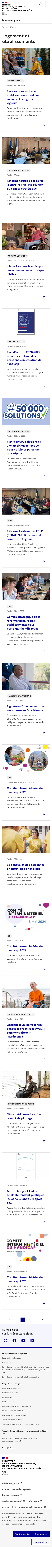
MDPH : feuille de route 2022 (13, 1411)
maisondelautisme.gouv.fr (31, 1507)
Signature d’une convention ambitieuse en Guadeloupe (25, 708)
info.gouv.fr (33, 1501)
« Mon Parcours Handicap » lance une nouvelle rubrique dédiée (25, 270)
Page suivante (36, 1320)
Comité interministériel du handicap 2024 (25, 948)
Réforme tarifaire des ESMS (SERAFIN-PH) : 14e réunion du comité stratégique (25, 185)
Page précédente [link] (16, 1320)
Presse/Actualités (9, 1448)
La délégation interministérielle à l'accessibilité (20, 1377)
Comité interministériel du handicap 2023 (25, 1279)
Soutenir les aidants (10, 1393)
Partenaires (6, 1362)
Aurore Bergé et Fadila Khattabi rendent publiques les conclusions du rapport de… (25, 1197)
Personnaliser (41, 1542)
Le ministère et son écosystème (14, 1353)
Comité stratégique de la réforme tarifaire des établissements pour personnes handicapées (23, 623)
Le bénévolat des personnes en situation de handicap (25, 867)
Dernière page (42, 1320)
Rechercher (40, 4)
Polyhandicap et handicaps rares (15, 1415)
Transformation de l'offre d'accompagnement (20, 1424)
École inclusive (8, 1402)
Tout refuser (41, 1534)
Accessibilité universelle (11, 1388)
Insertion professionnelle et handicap (17, 1406)
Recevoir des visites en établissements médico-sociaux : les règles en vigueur (23, 97)
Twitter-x (5, 1340)
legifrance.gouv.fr (10, 1495)
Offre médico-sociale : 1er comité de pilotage (24, 1116)
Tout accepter (22, 1534)
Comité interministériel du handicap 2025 (25, 790)
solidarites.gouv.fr (10, 1483)
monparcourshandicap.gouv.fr (16, 1489)
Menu (48, 4)
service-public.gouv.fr (12, 1501)
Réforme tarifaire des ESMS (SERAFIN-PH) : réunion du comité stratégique (25, 535)
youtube (23, 1340)
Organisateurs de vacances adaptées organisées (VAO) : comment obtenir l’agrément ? (26, 1031)
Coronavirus (7, 1397)
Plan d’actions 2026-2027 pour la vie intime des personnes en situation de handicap (24, 358)
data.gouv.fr (8, 1507)
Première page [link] (9, 1320)
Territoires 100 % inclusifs (12, 1420)
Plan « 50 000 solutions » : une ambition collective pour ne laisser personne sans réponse (24, 448)
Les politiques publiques (11, 1384)
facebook (14, 1340)
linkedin (32, 1340)
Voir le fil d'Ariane (9, 27)
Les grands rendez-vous (11, 1358)
